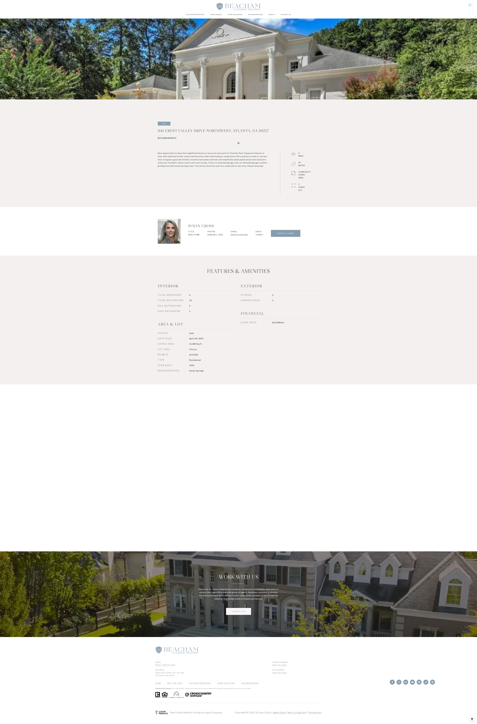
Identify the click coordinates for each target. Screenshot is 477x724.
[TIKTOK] (425, 682)
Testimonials (315, 712)
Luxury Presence (213, 712)
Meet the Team (174, 683)
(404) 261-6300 (279, 665)
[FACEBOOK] (392, 682)
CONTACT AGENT (286, 233)
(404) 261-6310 (279, 673)
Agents (272, 14)
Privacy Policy (263, 712)
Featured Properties (195, 14)
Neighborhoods (255, 14)
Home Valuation (235, 14)
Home (158, 683)
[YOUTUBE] (412, 682)
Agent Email (279, 712)
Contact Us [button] (238, 611)
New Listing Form (297, 712)
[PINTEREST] (419, 682)
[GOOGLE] (432, 682)
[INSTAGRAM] (399, 682)
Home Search (216, 14)
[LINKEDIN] (405, 682)
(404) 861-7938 (215, 234)
